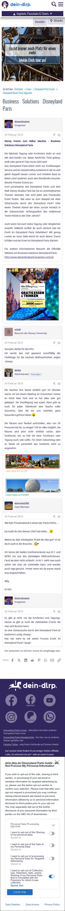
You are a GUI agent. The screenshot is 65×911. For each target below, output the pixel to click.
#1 (59, 134)
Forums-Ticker (10, 744)
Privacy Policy (52, 904)
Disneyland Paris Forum (15, 730)
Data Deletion (12, 904)
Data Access (32, 904)
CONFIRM (19, 892)
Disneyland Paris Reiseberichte (18, 737)
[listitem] (32, 825)
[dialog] (32, 834)
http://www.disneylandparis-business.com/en (29, 257)
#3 (59, 383)
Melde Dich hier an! (32, 60)
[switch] (51, 833)
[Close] (58, 763)
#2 (59, 342)
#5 (59, 611)
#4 (59, 516)
